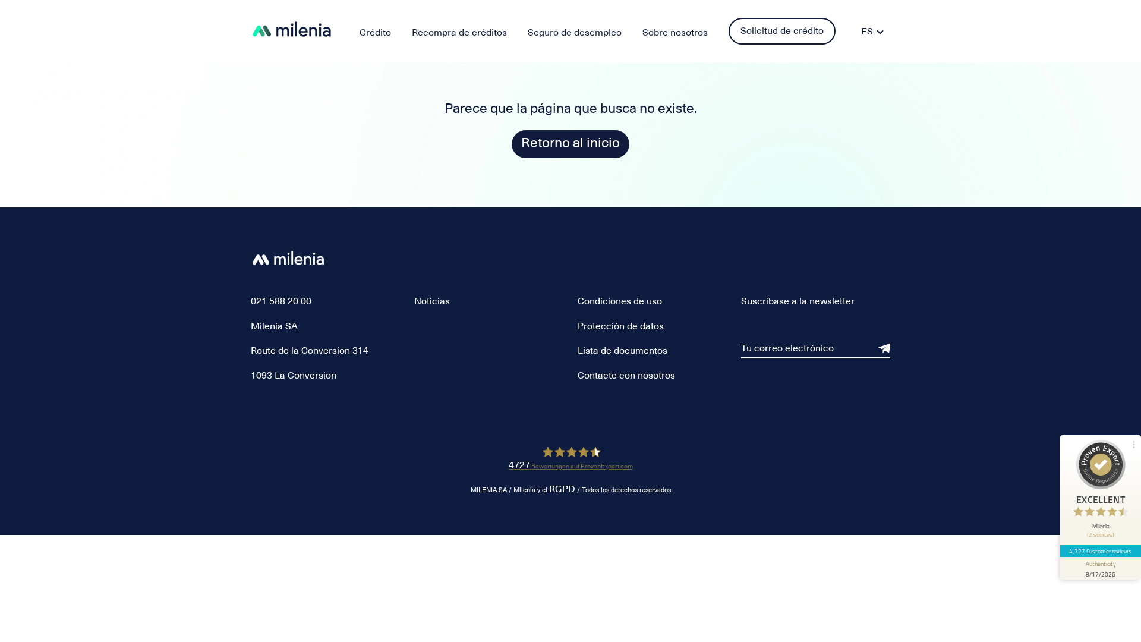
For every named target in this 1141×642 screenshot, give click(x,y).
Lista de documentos (622, 351)
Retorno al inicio (570, 142)
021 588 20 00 (281, 301)
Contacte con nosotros (626, 376)
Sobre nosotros (675, 33)
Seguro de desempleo (575, 33)
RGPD (562, 489)
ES (867, 31)
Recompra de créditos (459, 33)
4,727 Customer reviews (1100, 551)
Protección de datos (621, 326)
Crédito (375, 33)
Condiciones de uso (620, 301)
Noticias (432, 301)
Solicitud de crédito (782, 31)
